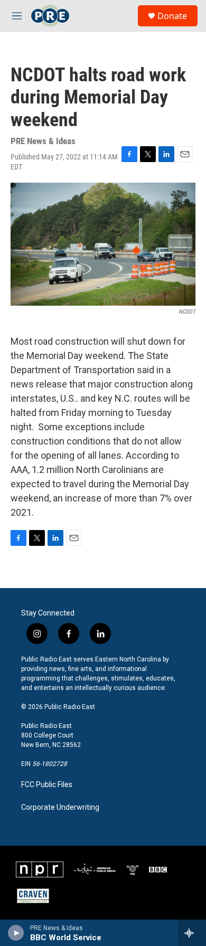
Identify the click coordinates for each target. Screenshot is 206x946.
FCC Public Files (46, 785)
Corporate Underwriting (60, 807)
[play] (16, 933)
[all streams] (192, 933)
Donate (172, 16)
